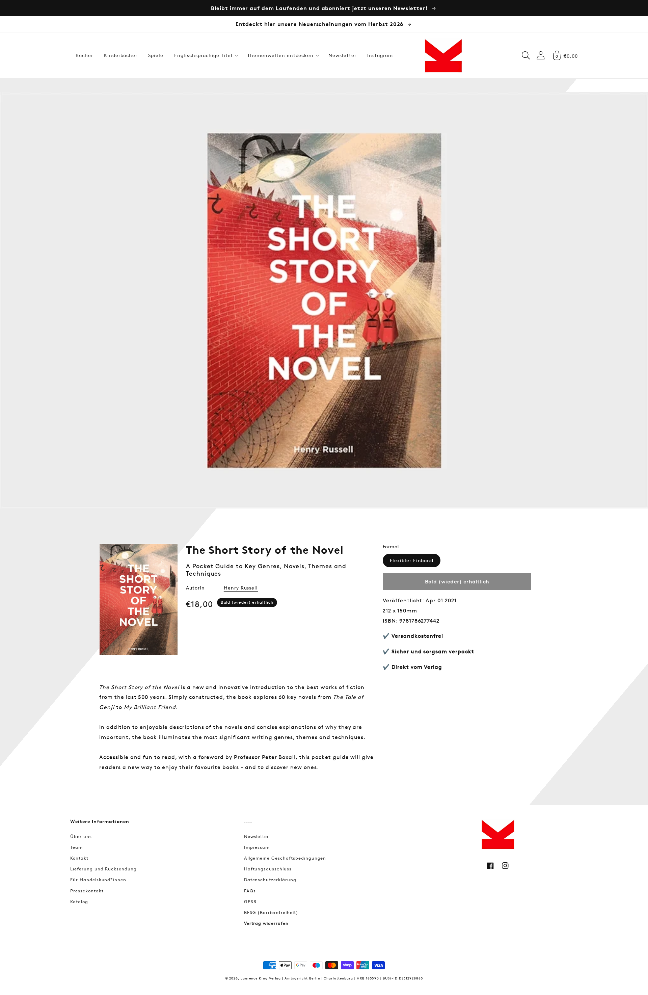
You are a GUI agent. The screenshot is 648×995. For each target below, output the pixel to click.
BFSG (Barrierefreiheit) (271, 912)
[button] (205, 55)
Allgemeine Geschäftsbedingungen (285, 858)
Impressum (257, 847)
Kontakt (79, 858)
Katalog (79, 901)
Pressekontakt (86, 890)
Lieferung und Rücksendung (103, 868)
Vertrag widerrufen (266, 923)
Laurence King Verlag (261, 978)
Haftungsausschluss (268, 868)
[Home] (443, 55)
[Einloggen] (541, 55)
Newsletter (256, 836)
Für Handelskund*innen (98, 879)
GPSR (250, 901)
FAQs (250, 890)
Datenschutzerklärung (270, 879)
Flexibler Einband (411, 560)
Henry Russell (241, 588)
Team (76, 847)
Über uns (81, 836)
